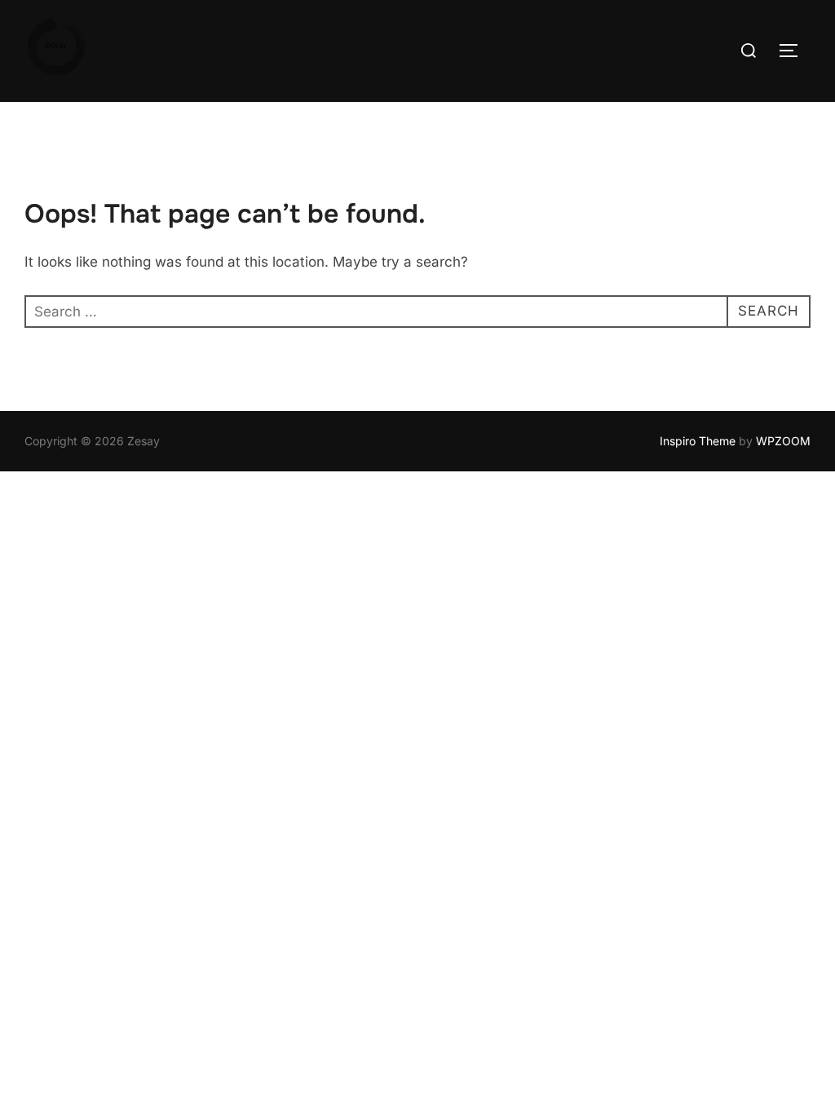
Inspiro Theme (698, 441)
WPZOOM (783, 441)
